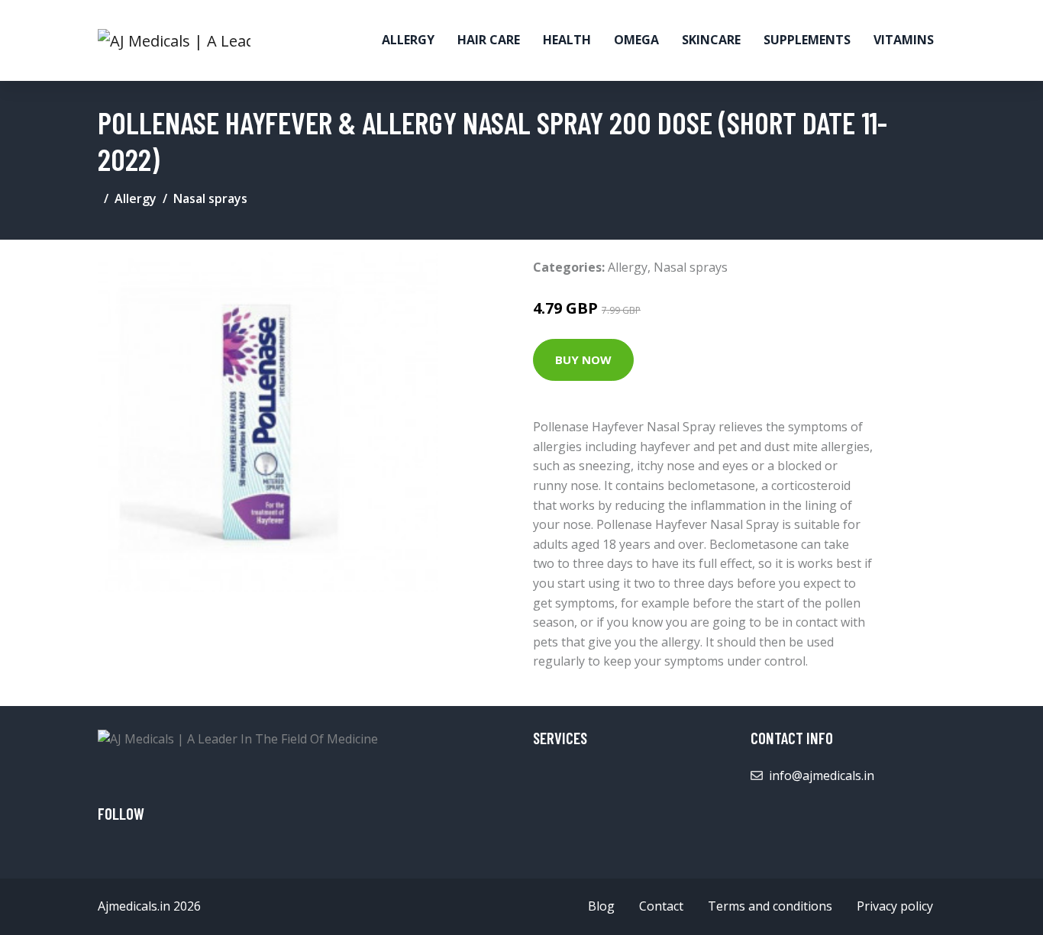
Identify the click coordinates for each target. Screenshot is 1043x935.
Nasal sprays (210, 198)
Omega (636, 39)
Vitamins (903, 39)
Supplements (807, 39)
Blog (601, 906)
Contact (661, 906)
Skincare (711, 39)
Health (567, 39)
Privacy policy (895, 906)
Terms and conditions (770, 906)
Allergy (408, 39)
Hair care (488, 39)
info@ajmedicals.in (821, 775)
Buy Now (583, 359)
